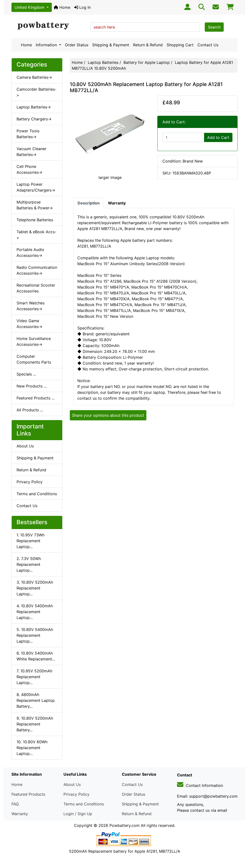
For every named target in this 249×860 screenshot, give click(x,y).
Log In (84, 7)
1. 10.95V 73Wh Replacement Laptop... (30, 540)
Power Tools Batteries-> (28, 133)
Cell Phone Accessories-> (29, 169)
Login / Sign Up (77, 813)
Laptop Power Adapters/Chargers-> (36, 187)
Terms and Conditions (37, 493)
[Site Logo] (49, 26)
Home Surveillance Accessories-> (34, 341)
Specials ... (26, 374)
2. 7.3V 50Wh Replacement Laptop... (29, 564)
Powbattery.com (124, 825)
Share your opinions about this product (108, 415)
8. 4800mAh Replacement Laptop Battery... (36, 700)
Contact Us (207, 44)
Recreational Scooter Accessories (36, 288)
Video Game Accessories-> (29, 323)
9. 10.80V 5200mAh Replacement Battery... (35, 724)
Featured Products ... (35, 398)
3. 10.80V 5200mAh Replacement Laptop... (35, 588)
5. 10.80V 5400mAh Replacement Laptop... (35, 635)
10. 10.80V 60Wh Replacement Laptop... (32, 747)
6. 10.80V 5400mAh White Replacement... (36, 656)
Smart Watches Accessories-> (30, 305)
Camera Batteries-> (34, 77)
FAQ (15, 804)
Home (64, 7)
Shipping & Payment (110, 44)
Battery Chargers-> (34, 118)
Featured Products (28, 794)
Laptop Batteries (103, 62)
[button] (240, 836)
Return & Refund (148, 44)
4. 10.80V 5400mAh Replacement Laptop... (35, 611)
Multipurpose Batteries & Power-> (35, 205)
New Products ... (32, 386)
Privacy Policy (30, 481)
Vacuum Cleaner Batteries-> (31, 151)
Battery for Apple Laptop (147, 62)
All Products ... (30, 409)
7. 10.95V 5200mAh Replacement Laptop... (34, 676)
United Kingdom (30, 7)
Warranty (19, 813)
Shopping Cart (180, 44)
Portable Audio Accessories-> (30, 252)
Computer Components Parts (34, 359)
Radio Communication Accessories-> (37, 270)
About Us (25, 446)
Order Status (76, 44)
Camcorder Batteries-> (36, 92)
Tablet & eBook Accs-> (36, 234)
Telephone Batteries (35, 219)
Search (214, 27)
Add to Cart (218, 137)
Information (47, 44)
